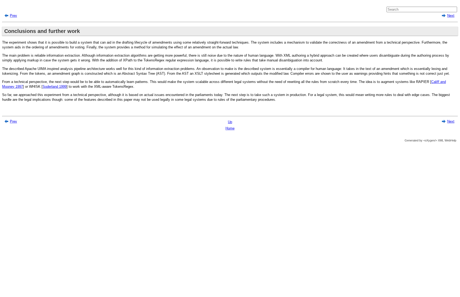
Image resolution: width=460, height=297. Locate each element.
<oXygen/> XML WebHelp (439, 140)
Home (230, 128)
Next (450, 16)
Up (230, 122)
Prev (13, 16)
